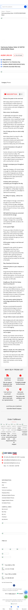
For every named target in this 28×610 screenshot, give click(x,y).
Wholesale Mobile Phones (8, 495)
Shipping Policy (5, 492)
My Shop (4, 511)
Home (3, 11)
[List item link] (14, 568)
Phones (8, 11)
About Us (4, 482)
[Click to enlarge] (3, 41)
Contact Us (4, 487)
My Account (5, 509)
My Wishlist (5, 519)
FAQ (3, 485)
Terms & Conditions (7, 490)
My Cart (4, 514)
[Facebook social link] (14, 585)
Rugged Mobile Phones (7, 500)
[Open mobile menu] (1, 2)
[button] (2, 434)
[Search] (25, 6)
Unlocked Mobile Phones (8, 498)
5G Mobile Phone (6, 503)
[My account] (26, 2)
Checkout (4, 517)
